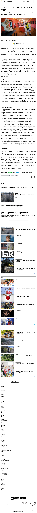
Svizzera (3, 396)
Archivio (2, 479)
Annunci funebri (6, 503)
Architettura (3, 456)
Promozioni (3, 484)
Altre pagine (3, 476)
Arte (2, 424)
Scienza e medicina (4, 465)
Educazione (3, 467)
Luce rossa (3, 419)
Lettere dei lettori (4, 445)
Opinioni (2, 438)
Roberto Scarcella (13, 40)
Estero (2, 400)
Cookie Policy (10, 504)
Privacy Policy (4, 504)
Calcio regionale (4, 410)
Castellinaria (3, 434)
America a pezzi (4, 404)
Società (2, 430)
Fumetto (2, 488)
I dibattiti (2, 446)
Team (2, 483)
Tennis (2, 412)
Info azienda (3, 481)
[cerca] (16, 1)
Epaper (28, 1)
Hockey (2, 407)
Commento (3, 440)
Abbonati (24, 1)
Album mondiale (4, 420)
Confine (2, 401)
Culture (2, 422)
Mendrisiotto (3, 393)
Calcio (2, 408)
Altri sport (2, 415)
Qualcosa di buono (4, 468)
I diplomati (3, 459)
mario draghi (8, 175)
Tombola (2, 487)
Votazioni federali (4, 397)
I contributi (3, 444)
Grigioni (2, 394)
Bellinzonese (3, 389)
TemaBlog (3, 470)
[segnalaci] (20, 1)
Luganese (2, 391)
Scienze (2, 429)
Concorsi (2, 485)
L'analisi (2, 441)
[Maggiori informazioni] (23, 43)
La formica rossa (4, 442)
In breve (2, 480)
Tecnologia (3, 452)
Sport (2, 406)
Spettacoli (3, 425)
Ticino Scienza (3, 464)
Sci (1, 411)
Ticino (2, 387)
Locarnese (3, 390)
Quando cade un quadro (5, 460)
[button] (21, 503)
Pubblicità (2, 503)
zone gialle (16, 175)
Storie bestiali (3, 454)
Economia (3, 436)
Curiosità (2, 455)
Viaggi (2, 451)
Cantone (3, 386)
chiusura (2, 175)
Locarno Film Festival (4, 433)
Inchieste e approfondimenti (6, 450)
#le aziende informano (5, 474)
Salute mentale (3, 461)
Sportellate (3, 417)
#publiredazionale (4, 473)
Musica (2, 431)
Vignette (2, 489)
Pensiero (2, 427)
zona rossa (12, 175)
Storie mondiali (3, 416)
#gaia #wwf (3, 471)
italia (5, 175)
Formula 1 (2, 414)
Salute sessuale (4, 463)
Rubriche (3, 448)
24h (1, 478)
